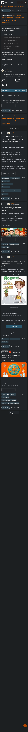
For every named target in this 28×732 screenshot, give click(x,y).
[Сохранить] (13, 110)
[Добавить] (25, 725)
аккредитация (16, 178)
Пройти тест (14, 326)
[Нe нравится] (9, 110)
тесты (6, 2)
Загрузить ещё (14, 413)
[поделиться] (18, 110)
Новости (5, 133)
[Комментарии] (21, 110)
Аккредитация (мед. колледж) (12, 6)
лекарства (6, 397)
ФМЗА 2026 (6, 181)
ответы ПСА (6, 187)
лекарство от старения (9, 400)
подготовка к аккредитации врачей (11, 190)
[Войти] (22, 2)
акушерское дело (9, 20)
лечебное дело (6, 22)
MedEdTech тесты (8, 184)
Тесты (2, 6)
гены (4, 403)
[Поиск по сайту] (18, 2)
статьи (11, 2)
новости (5, 194)
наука (13, 394)
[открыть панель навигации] (25, 2)
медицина (6, 178)
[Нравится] (3, 110)
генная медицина (14, 403)
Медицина (5, 351)
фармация (18, 20)
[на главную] (3, 3)
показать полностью (8, 106)
